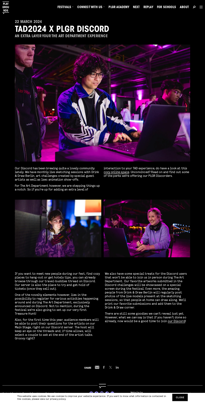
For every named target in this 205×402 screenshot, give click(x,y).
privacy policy (58, 398)
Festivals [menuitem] (64, 7)
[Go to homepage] (102, 386)
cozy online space (116, 172)
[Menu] (200, 7)
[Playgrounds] (7, 8)
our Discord (176, 321)
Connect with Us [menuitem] (89, 7)
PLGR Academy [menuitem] (119, 7)
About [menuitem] (184, 7)
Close (180, 397)
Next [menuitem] (136, 7)
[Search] (194, 7)
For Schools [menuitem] (166, 7)
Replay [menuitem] (148, 7)
